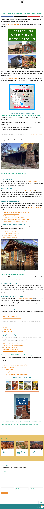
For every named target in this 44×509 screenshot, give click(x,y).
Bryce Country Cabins (8, 326)
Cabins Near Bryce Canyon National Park (12, 343)
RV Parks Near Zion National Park (11, 233)
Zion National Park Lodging (17, 175)
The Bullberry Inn (7, 327)
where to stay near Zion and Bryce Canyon (10, 424)
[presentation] (7, 445)
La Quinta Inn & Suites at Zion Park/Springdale (13, 217)
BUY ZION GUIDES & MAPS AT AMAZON (22, 377)
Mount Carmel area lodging (9, 367)
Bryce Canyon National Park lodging (19, 276)
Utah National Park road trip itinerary (34, 134)
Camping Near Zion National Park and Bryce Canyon (15, 363)
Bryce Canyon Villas (7, 331)
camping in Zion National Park (28, 190)
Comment (4, 471)
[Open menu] (22, 7)
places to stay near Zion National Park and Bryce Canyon (30, 421)
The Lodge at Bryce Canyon (9, 283)
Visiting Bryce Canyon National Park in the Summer (21, 452)
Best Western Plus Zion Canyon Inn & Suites (13, 215)
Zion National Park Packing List (12, 78)
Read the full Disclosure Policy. (28, 113)
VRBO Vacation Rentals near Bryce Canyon (13, 351)
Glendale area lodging (8, 369)
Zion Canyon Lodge (6, 179)
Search (41, 502)
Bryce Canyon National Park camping (24, 298)
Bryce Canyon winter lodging (22, 279)
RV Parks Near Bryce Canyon (10, 347)
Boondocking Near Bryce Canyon (10, 349)
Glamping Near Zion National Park (11, 235)
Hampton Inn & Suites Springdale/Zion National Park (15, 221)
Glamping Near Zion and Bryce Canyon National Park (15, 365)
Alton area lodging (7, 371)
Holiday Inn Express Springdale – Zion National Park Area (16, 212)
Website (32, 488)
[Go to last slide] (2, 448)
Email (17, 488)
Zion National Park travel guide (12, 24)
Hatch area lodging (7, 372)
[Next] (41, 448)
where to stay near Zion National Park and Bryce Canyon (30, 424)
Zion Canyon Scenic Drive (31, 181)
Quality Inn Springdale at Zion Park (11, 214)
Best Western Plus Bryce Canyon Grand (12, 318)
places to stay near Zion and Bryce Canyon (10, 421)
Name (3, 488)
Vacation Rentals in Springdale (10, 231)
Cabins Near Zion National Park (10, 237)
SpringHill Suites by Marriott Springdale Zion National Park (16, 219)
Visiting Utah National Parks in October (10, 430)
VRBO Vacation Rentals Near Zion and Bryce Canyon (15, 374)
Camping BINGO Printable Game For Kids (33, 430)
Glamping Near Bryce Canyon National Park (13, 345)
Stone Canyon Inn (7, 329)
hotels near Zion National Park (34, 207)
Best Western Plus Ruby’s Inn (10, 316)
